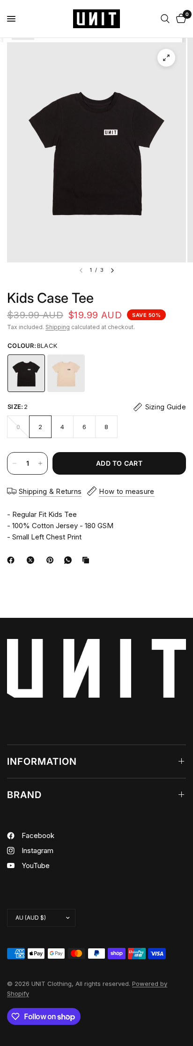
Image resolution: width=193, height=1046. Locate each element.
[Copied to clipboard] (87, 560)
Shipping (57, 327)
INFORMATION (42, 761)
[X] (32, 560)
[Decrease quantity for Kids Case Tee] (14, 463)
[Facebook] (12, 560)
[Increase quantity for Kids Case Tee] (40, 463)
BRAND (24, 794)
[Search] (165, 19)
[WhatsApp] (69, 560)
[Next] (112, 270)
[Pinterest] (52, 560)
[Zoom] (166, 58)
